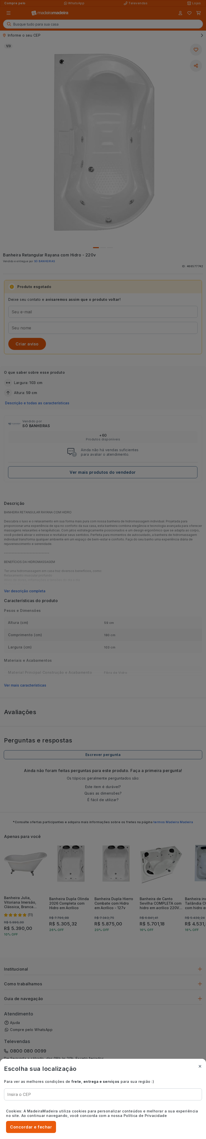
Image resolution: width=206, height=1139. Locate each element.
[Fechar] (200, 1066)
